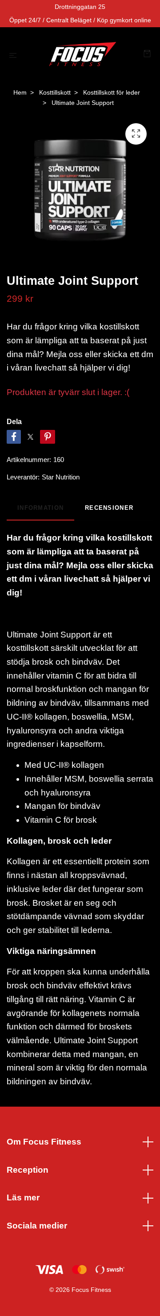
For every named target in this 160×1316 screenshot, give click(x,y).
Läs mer (23, 1197)
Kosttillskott (55, 92)
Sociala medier (37, 1225)
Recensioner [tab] (109, 507)
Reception (27, 1169)
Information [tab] (40, 507)
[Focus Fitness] (82, 54)
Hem (20, 92)
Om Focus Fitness (44, 1141)
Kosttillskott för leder (111, 92)
